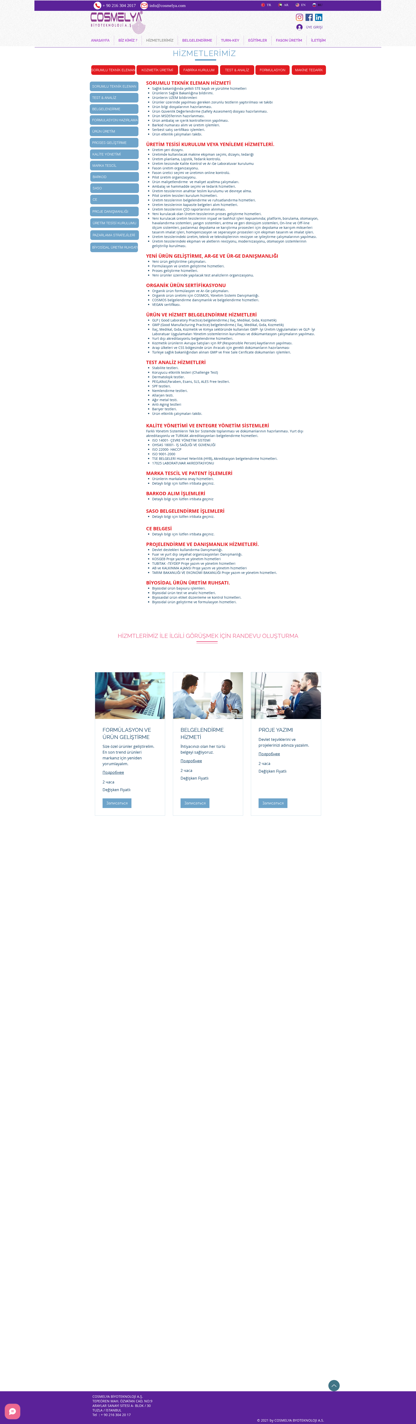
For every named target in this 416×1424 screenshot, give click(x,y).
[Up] (334, 1385)
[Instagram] (299, 17)
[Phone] (97, 5)
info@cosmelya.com (168, 5)
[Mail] (144, 5)
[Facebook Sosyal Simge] (309, 17)
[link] (130, 733)
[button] (117, 803)
